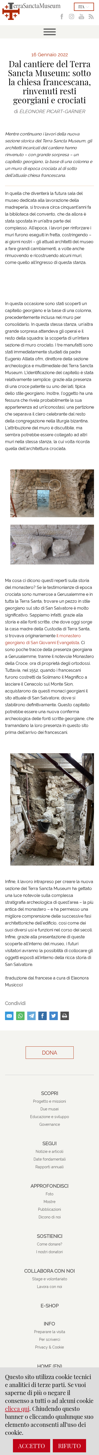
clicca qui (17, 1409)
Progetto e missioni (49, 1101)
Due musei (49, 1109)
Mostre (49, 1202)
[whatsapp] (20, 1016)
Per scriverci (49, 1339)
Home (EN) (49, 1366)
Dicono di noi (50, 1217)
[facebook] (42, 1016)
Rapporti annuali (49, 1167)
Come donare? (49, 1244)
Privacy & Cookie (49, 1347)
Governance (49, 1124)
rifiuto (69, 1446)
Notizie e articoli (49, 1151)
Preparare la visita (49, 1332)
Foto (49, 1194)
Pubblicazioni (49, 1209)
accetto (31, 1446)
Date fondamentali (50, 1159)
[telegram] (31, 1016)
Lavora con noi (49, 1287)
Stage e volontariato (49, 1279)
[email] (9, 1016)
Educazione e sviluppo (49, 1117)
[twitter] (53, 1016)
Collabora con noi (49, 1271)
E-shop (50, 1305)
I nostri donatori (49, 1252)
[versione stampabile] (64, 1016)
